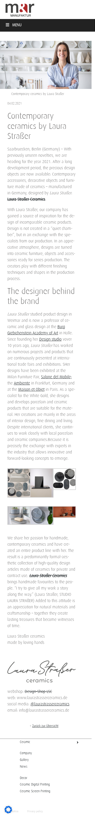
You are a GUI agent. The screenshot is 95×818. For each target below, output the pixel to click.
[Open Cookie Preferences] (8, 812)
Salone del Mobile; (56, 377)
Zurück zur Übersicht (45, 726)
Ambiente (22, 383)
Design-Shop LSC (38, 692)
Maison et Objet (31, 390)
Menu (17, 25)
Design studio (50, 339)
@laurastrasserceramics (49, 704)
